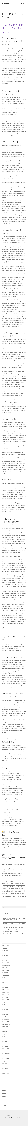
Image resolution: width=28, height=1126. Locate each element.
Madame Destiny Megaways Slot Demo (10, 891)
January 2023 (6, 1051)
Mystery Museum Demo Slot (13, 893)
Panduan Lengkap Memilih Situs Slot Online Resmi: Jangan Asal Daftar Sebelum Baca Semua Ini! (14, 926)
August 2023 (6, 1034)
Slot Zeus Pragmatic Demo (13, 896)
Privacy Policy (5, 1117)
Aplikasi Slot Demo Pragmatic (8, 885)
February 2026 (6, 960)
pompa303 (4, 1096)
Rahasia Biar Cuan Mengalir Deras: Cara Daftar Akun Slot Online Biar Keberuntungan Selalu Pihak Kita (14, 922)
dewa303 (4, 1090)
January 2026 (6, 962)
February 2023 (6, 1048)
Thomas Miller (16, 22)
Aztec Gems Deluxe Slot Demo (8, 886)
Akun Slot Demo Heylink (20, 883)
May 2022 (5, 1063)
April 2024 (5, 1014)
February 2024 (6, 1019)
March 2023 (5, 1046)
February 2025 (6, 989)
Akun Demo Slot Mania (9, 883)
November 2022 (6, 1056)
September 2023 (6, 1031)
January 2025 (6, 992)
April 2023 (5, 1043)
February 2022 (6, 1070)
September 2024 (6, 1002)
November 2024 (6, 997)
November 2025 (6, 967)
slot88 (3, 1102)
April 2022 (5, 1066)
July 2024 (5, 1007)
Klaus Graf (6, 3)
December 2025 (6, 965)
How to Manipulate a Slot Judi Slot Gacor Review (13, 28)
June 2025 (5, 980)
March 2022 (5, 1068)
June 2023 (5, 1039)
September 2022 (6, 1061)
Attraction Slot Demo (20, 885)
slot (2, 1099)
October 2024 (6, 999)
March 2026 (5, 958)
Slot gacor (4, 1105)
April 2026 (5, 955)
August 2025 (6, 975)
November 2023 (6, 1026)
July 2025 (5, 977)
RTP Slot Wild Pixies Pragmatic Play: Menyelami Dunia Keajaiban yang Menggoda (14, 930)
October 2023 (6, 1029)
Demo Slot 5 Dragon (13, 888)
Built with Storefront (14, 1117)
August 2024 (6, 1004)
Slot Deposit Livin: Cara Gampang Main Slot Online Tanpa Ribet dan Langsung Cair (14, 919)
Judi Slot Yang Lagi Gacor (18, 890)
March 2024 (5, 1016)
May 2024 (5, 1012)
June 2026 (5, 950)
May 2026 (5, 953)
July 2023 (5, 1036)
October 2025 (6, 970)
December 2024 (6, 994)
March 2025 (5, 987)
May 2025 (5, 982)
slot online (4, 1087)
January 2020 (6, 1073)
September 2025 (6, 972)
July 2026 (5, 948)
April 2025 (5, 985)
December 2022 (6, 1053)
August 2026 (6, 945)
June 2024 (5, 1009)
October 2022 (6, 1058)
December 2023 (6, 1024)
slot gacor (4, 1084)
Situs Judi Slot (9, 881)
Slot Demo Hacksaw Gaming (13, 895)
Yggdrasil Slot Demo (9, 899)
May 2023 (5, 1041)
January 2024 (6, 1021)
